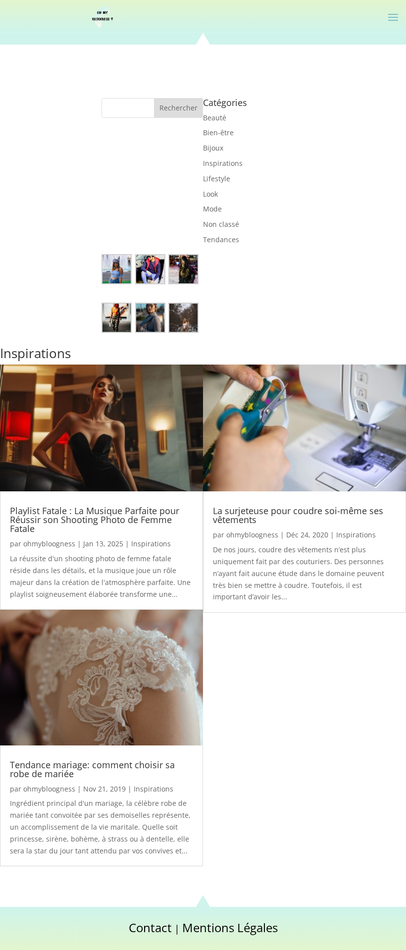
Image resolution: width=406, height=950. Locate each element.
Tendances (221, 239)
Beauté (214, 117)
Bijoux (213, 148)
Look (210, 194)
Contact (150, 927)
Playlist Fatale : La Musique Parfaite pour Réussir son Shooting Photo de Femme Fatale (94, 519)
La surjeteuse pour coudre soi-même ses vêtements (298, 515)
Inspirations (223, 163)
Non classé (221, 224)
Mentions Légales (230, 927)
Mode (212, 208)
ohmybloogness (49, 543)
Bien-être (218, 132)
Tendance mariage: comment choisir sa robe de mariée (92, 769)
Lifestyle (216, 178)
